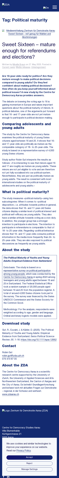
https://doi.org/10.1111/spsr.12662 (39, 340)
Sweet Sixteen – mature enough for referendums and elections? (29, 51)
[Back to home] (6, 6)
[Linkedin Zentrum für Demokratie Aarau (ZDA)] (8, 476)
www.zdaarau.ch (10, 395)
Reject (29, 463)
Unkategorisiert (38, 67)
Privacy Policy (23, 451)
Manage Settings (29, 469)
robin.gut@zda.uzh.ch (13, 356)
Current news (8, 67)
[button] (55, 6)
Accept (29, 457)
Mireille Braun (19, 65)
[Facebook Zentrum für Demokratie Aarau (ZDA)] (3, 476)
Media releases (23, 67)
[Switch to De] (46, 8)
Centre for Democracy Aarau (18, 277)
